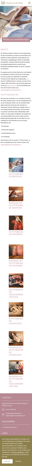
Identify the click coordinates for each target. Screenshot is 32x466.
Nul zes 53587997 (11, 409)
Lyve (27, 79)
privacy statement (18, 452)
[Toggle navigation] (29, 3)
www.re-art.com (11, 85)
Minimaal (18, 461)
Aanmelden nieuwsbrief (10, 427)
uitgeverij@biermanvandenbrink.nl (11, 90)
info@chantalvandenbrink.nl (14, 413)
